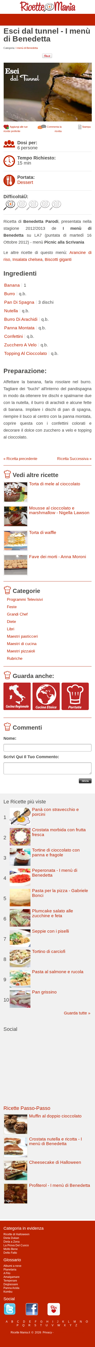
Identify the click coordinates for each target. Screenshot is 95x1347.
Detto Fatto (10, 1252)
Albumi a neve (12, 1265)
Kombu (7, 1291)
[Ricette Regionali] (17, 696)
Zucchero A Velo (20, 345)
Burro (9, 294)
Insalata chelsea (27, 259)
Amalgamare (11, 1277)
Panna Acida (11, 1288)
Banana (12, 285)
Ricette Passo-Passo (26, 1108)
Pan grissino (44, 992)
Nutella (11, 311)
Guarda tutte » (77, 1013)
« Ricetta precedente (20, 459)
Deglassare (10, 1284)
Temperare (10, 1280)
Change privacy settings (69, 1332)
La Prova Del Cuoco (16, 1245)
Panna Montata (19, 328)
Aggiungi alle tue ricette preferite (15, 129)
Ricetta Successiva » (74, 459)
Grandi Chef (17, 614)
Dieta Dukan (11, 1238)
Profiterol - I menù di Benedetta (59, 1185)
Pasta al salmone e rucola (57, 971)
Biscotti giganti (58, 259)
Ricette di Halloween (16, 1234)
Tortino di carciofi (48, 951)
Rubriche (14, 658)
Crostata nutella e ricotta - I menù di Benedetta (55, 1141)
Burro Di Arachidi (20, 319)
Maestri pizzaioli (21, 651)
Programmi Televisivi (25, 599)
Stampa (86, 126)
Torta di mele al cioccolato (54, 484)
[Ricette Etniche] (46, 696)
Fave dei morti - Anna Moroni (57, 556)
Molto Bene (10, 1249)
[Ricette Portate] (75, 696)
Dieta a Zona (11, 1241)
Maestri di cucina (21, 644)
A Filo (6, 1273)
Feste (12, 607)
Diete (11, 622)
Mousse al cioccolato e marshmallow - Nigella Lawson (59, 510)
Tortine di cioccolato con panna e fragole (56, 852)
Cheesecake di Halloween (55, 1162)
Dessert (25, 182)
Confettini (13, 336)
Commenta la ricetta (54, 129)
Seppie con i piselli (50, 931)
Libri (10, 629)
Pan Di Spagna (19, 302)
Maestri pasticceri (22, 636)
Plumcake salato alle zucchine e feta (52, 913)
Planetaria (9, 1269)
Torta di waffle (42, 532)
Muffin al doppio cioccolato (55, 1116)
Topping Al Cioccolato (25, 353)
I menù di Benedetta (27, 48)
